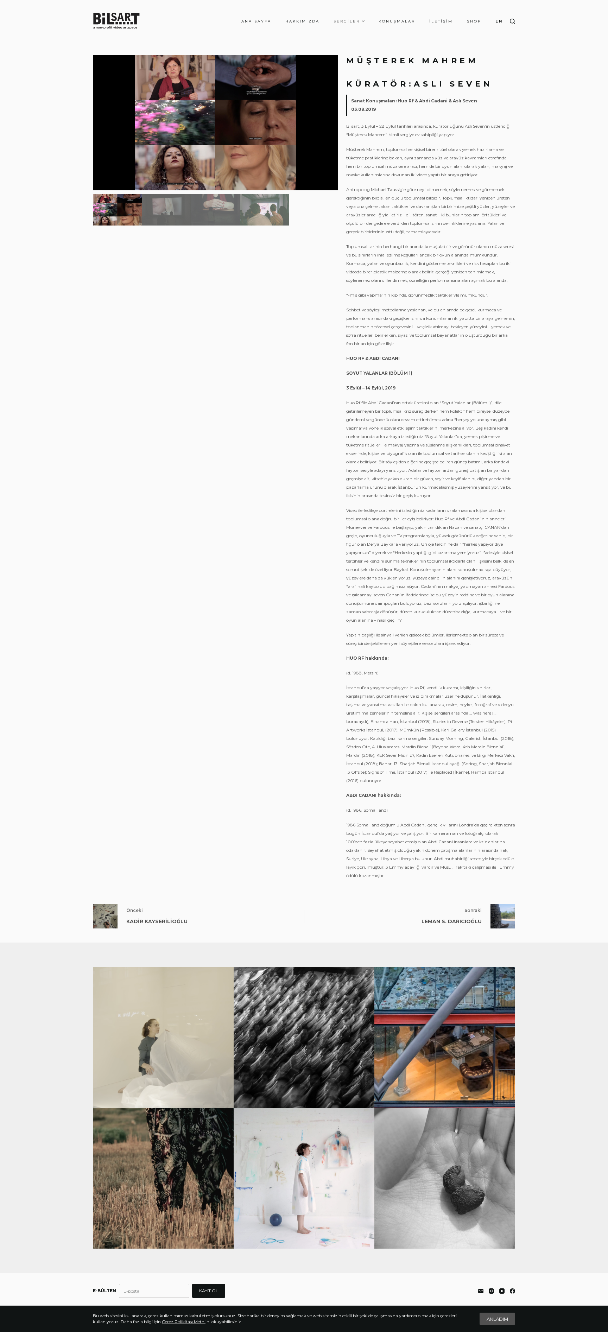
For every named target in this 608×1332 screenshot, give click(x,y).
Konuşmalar (397, 21)
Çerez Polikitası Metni (183, 1321)
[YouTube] (502, 1291)
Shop (474, 21)
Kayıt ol (208, 1290)
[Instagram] (491, 1291)
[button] (330, 122)
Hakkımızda (302, 21)
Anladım (497, 1319)
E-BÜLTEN (104, 1290)
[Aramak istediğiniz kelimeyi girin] (512, 21)
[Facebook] (512, 1291)
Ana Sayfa (256, 21)
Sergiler (347, 21)
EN (499, 21)
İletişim (441, 21)
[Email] (480, 1291)
